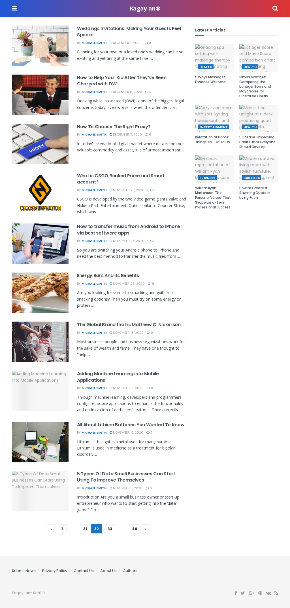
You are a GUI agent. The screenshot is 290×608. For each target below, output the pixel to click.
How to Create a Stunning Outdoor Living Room (254, 192)
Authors (130, 570)
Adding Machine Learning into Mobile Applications (118, 376)
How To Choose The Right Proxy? (113, 126)
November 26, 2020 (128, 283)
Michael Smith (94, 43)
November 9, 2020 (127, 488)
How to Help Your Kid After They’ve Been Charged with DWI (122, 80)
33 (110, 528)
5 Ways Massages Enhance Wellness (210, 79)
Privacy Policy (54, 570)
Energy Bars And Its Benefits (108, 275)
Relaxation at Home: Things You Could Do (212, 139)
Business (207, 178)
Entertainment (213, 127)
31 (85, 528)
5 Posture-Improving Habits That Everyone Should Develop (257, 142)
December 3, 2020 (127, 134)
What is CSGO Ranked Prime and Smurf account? (121, 178)
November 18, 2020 (128, 332)
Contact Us (84, 570)
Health (205, 67)
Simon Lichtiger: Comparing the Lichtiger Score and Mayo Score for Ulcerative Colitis (255, 86)
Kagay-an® (145, 8)
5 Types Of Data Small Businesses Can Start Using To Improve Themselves (126, 476)
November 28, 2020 (128, 190)
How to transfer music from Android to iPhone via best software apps (128, 229)
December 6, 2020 (127, 92)
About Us (108, 570)
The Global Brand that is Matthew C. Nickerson (129, 324)
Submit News (24, 570)
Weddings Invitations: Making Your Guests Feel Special (129, 31)
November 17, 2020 (127, 432)
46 (134, 528)
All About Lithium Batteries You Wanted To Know (130, 424)
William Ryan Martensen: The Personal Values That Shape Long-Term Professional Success (213, 197)
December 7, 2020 (127, 43)
